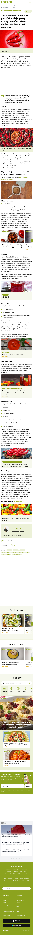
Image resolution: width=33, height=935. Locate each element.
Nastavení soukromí (20, 915)
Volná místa (6, 897)
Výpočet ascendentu (8, 880)
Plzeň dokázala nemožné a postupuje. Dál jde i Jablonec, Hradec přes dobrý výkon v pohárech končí (16, 843)
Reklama (5, 900)
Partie (21, 871)
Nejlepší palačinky (25, 880)
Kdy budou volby (8, 873)
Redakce (18, 911)
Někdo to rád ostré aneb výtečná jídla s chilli (15, 519)
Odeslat (28, 786)
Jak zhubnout (8, 869)
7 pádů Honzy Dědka (10, 876)
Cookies (5, 909)
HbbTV (4, 902)
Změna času (15, 871)
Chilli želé (5, 297)
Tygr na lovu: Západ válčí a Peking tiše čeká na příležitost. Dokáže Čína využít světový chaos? (16, 835)
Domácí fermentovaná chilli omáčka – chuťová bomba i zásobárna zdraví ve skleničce (15, 393)
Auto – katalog (25, 873)
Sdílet (27, 12)
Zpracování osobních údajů (21, 906)
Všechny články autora (18, 531)
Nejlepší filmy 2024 (16, 869)
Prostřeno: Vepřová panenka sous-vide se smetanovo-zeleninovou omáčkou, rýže (10, 664)
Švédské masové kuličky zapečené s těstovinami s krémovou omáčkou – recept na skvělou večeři (16, 724)
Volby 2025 (18, 876)
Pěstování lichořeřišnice (24, 878)
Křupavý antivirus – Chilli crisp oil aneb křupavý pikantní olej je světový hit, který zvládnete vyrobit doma (12, 246)
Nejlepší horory (24, 869)
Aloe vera (16, 878)
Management (19, 895)
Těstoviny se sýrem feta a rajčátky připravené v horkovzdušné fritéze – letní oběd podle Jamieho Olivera (15, 744)
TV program (9, 871)
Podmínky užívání (7, 905)
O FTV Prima (6, 895)
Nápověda (18, 909)
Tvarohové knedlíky (17, 880)
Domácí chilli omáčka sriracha (12, 355)
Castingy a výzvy (20, 900)
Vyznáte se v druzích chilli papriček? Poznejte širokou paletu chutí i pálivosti (15, 465)
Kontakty (18, 902)
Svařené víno (24, 876)
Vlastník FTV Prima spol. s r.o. (8, 912)
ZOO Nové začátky (16, 873)
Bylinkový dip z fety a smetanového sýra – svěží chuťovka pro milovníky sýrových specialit (10, 629)
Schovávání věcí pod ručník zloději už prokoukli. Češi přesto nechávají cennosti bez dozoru (16, 850)
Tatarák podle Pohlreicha (8, 878)
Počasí (25, 871)
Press (17, 897)
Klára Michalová (5, 12)
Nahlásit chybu (6, 915)
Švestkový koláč (16, 883)
